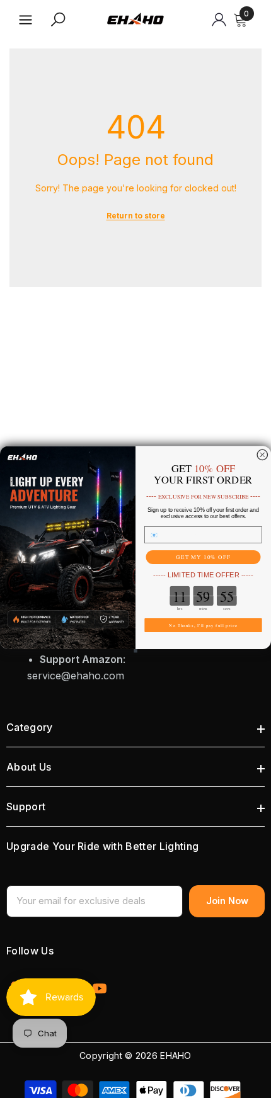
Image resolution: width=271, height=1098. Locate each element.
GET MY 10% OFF (203, 556)
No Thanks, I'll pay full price (203, 625)
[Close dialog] (262, 455)
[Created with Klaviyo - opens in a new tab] (135, 650)
